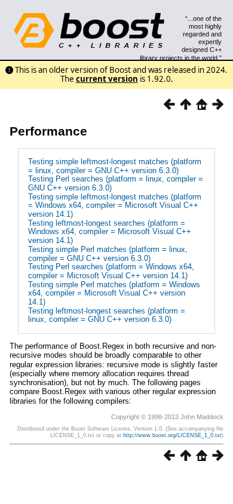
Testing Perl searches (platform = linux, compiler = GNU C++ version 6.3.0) (115, 183)
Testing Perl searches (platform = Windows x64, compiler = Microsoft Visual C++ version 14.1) (111, 271)
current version (107, 78)
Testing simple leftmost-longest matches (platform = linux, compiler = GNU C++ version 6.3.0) (114, 166)
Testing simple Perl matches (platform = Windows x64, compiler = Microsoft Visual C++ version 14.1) (114, 293)
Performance (48, 131)
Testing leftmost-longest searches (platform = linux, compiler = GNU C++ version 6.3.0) (106, 315)
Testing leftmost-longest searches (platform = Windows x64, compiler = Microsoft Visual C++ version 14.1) (109, 232)
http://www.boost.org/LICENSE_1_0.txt (172, 435)
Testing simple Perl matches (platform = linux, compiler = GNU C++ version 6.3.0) (108, 254)
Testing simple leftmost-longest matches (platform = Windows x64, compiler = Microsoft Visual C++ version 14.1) (114, 205)
